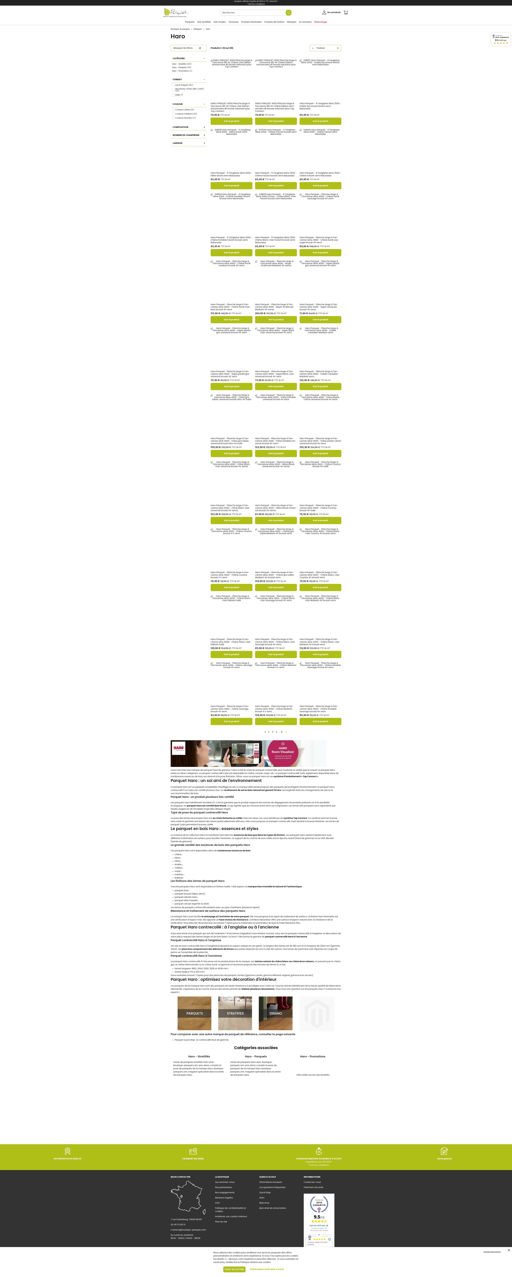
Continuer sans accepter (492, 1251)
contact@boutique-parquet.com (188, 1230)
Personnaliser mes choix (267, 1269)
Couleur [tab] (178, 104)
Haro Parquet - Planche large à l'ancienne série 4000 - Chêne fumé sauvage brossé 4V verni (319, 240)
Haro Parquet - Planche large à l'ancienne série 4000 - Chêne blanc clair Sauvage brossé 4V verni (275, 641)
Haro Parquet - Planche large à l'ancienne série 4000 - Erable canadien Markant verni (319, 374)
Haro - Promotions (183, 71)
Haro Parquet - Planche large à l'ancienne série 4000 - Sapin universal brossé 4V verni (319, 307)
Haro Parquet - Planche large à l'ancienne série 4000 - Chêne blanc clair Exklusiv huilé (230, 641)
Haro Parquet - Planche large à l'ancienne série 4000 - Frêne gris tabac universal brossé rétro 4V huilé (230, 441)
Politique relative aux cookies (255, 1262)
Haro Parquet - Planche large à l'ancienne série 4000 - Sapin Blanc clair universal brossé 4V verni (274, 374)
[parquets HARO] (194, 1013)
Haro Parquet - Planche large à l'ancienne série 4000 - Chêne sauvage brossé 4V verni (230, 708)
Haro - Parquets (182, 67)
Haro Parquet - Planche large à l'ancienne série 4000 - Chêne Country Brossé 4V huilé (319, 508)
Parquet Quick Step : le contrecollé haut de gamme (202, 1040)
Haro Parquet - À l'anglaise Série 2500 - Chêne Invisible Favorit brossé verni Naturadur (231, 240)
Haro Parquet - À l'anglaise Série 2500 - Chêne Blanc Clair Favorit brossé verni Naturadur (276, 240)
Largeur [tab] (177, 143)
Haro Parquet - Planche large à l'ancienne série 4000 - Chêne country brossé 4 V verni (230, 575)
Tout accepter (234, 1269)
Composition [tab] (180, 127)
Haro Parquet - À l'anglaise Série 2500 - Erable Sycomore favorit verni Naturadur (320, 106)
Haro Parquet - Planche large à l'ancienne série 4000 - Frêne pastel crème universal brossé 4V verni (320, 441)
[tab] (189, 48)
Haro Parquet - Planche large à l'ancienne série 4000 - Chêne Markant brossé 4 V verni (274, 708)
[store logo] (176, 12)
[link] (190, 22)
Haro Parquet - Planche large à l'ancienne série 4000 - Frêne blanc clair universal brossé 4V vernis (230, 508)
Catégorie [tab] (179, 58)
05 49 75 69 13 (178, 1225)
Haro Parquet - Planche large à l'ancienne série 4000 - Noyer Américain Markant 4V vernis (274, 307)
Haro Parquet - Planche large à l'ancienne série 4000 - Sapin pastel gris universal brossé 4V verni (230, 374)
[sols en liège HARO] (316, 1013)
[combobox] (256, 13)
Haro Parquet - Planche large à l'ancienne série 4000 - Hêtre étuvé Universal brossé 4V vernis (276, 508)
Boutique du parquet (180, 29)
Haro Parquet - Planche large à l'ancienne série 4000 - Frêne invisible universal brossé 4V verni (275, 441)
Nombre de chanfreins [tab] (186, 135)
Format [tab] (177, 79)
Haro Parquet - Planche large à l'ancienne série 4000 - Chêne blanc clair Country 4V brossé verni (319, 575)
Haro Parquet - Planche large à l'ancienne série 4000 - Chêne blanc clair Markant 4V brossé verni (319, 641)
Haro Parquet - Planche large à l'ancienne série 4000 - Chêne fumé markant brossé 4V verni (231, 307)
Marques (198, 29)
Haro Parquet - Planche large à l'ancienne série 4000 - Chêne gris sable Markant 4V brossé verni (274, 575)
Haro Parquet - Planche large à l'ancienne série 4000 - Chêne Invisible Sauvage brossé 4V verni (319, 708)
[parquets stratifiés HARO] (235, 1013)
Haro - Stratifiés (182, 64)
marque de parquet (201, 770)
